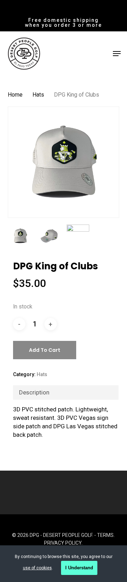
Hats (38, 94)
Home (15, 94)
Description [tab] (34, 392)
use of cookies (37, 567)
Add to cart (44, 350)
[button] (117, 53)
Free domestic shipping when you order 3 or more (63, 22)
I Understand (79, 567)
